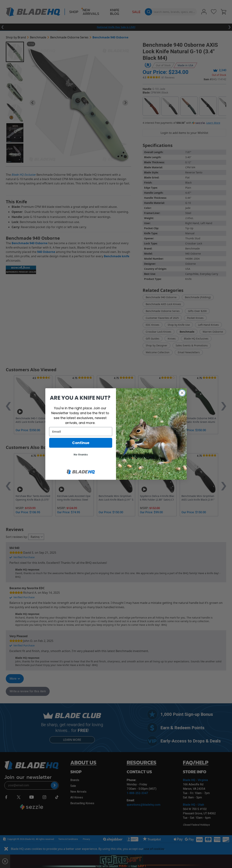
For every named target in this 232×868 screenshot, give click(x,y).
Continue (80, 442)
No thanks (81, 454)
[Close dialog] (182, 393)
